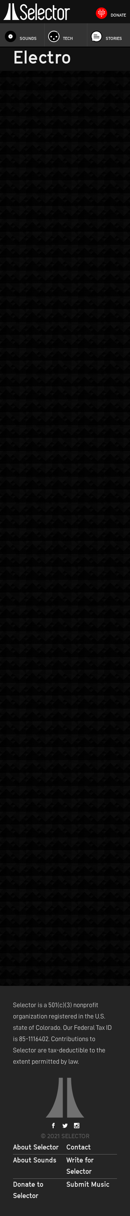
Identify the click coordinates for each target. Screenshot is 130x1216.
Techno (20, 356)
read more (105, 224)
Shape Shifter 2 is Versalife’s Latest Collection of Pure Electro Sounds (61, 174)
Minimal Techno (42, 744)
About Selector (36, 1147)
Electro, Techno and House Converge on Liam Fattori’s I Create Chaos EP (61, 897)
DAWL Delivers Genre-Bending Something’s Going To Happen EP (57, 725)
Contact (78, 1147)
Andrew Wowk (32, 184)
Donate (118, 15)
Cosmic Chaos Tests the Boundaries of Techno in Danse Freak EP (64, 517)
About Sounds (34, 1160)
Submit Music (87, 1184)
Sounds (28, 38)
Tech (68, 38)
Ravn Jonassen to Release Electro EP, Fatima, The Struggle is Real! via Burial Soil (62, 625)
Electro (83, 184)
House (99, 907)
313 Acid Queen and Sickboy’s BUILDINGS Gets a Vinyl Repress (56, 337)
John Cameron (32, 348)
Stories (114, 38)
